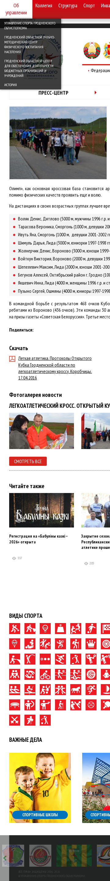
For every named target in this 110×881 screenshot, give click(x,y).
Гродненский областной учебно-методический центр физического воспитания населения (29, 44)
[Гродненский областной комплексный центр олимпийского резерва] (40, 856)
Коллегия (43, 5)
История (10, 84)
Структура (67, 5)
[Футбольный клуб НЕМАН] (74, 856)
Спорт (89, 5)
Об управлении (16, 9)
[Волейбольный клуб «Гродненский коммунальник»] (13, 856)
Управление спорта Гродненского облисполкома (29, 25)
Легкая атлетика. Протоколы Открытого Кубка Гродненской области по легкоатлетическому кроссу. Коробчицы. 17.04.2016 (55, 368)
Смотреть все (28, 461)
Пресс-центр (53, 92)
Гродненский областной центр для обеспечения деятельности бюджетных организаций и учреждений (28, 68)
